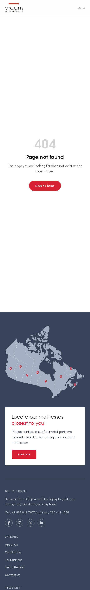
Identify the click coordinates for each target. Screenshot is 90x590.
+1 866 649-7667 (23, 512)
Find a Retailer (15, 567)
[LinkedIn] (41, 523)
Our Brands (13, 552)
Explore (24, 454)
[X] (30, 523)
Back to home (44, 186)
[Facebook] (9, 523)
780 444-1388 (59, 512)
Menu (81, 8)
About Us (11, 544)
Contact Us (12, 575)
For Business (13, 560)
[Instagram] (19, 523)
